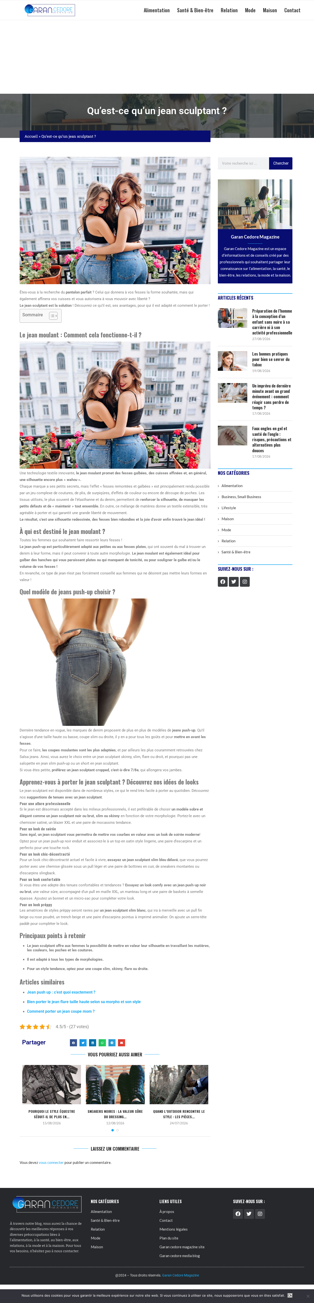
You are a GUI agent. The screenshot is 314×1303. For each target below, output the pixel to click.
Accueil (31, 136)
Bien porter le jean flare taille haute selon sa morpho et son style (84, 1001)
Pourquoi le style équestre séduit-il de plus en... (51, 1114)
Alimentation (157, 10)
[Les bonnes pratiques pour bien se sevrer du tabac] (232, 361)
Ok (290, 1295)
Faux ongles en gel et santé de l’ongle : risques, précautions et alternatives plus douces (271, 439)
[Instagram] (245, 582)
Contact (292, 10)
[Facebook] (223, 582)
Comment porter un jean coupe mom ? (61, 1011)
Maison (270, 10)
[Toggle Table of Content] (50, 316)
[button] (73, 1042)
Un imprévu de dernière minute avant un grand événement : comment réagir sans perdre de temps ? (271, 397)
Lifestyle (229, 507)
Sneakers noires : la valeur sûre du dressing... (115, 1114)
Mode (250, 10)
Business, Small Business (241, 496)
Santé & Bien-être (195, 10)
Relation (229, 10)
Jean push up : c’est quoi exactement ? (61, 992)
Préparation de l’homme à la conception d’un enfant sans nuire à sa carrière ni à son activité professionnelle (272, 322)
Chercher (280, 163)
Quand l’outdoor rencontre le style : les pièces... (179, 1114)
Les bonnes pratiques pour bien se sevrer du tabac (270, 359)
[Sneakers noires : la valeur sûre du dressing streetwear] (115, 1084)
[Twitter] (234, 582)
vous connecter (51, 1162)
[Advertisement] (157, 57)
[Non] (307, 1296)
